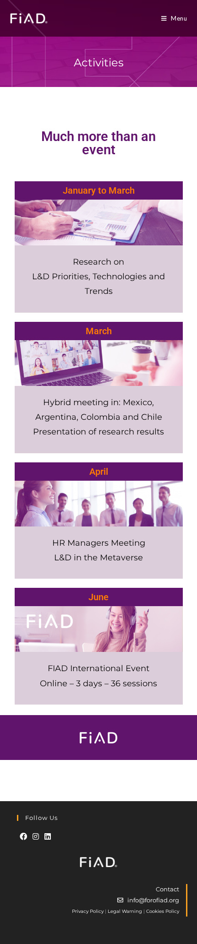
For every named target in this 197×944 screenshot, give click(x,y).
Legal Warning (125, 911)
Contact (167, 889)
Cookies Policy (162, 911)
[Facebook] (23, 836)
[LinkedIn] (47, 836)
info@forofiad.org (153, 900)
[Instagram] (36, 836)
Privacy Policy (88, 911)
